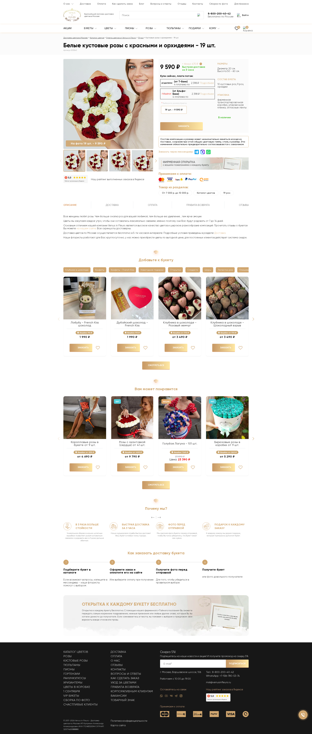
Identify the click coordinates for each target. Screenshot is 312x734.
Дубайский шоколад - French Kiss (132, 324)
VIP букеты (71, 695)
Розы (149, 28)
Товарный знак (123, 700)
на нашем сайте (86, 228)
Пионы (130, 28)
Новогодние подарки (152, 270)
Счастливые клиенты (80, 704)
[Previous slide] (152, 517)
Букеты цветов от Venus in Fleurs (121, 38)
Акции (67, 28)
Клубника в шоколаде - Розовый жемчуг (179, 324)
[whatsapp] (161, 696)
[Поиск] (199, 15)
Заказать (183, 126)
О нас (66, 3)
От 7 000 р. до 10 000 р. (175, 193)
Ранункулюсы (74, 678)
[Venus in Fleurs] (72, 20)
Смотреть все (156, 365)
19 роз (140, 38)
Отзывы (182, 3)
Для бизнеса (241, 3)
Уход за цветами (123, 682)
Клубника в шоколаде (77, 270)
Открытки (175, 270)
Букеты (89, 28)
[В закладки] (149, 64)
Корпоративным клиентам (132, 691)
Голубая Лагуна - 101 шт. (179, 443)
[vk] (171, 696)
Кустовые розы (75, 660)
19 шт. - (174, 109)
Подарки (195, 28)
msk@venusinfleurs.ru (218, 682)
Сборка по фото (218, 3)
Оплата (101, 3)
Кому (213, 28)
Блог (141, 3)
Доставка (85, 3)
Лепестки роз (225, 270)
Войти (245, 15)
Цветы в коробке (76, 687)
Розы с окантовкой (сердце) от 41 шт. (132, 443)
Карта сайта (118, 725)
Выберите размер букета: (175, 103)
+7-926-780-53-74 (230, 675)
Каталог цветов (97, 38)
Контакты (197, 3)
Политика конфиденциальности (129, 720)
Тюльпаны (173, 28)
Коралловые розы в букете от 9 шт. (84, 443)
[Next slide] (156, 160)
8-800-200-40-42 (223, 672)
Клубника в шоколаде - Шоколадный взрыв (227, 324)
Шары (208, 270)
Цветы (108, 28)
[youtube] (166, 696)
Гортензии (71, 673)
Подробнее (207, 83)
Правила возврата (125, 687)
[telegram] (176, 696)
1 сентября (71, 691)
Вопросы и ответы (160, 3)
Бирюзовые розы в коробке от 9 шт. (227, 443)
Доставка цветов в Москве (75, 38)
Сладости (192, 270)
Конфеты (99, 270)
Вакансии (119, 695)
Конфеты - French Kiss (122, 270)
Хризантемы (72, 682)
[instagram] (181, 696)
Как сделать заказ (122, 3)
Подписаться (237, 663)
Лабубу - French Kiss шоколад (85, 324)
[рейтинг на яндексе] (75, 179)
